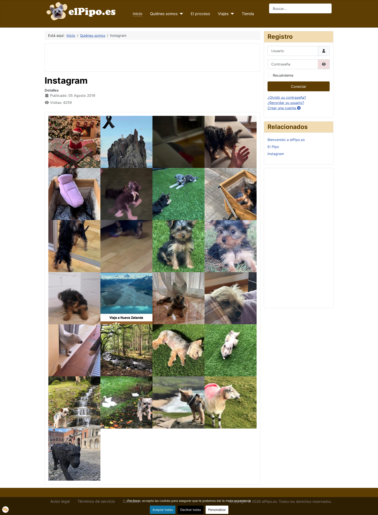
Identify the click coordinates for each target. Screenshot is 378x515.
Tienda (248, 13)
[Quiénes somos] (180, 14)
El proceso (200, 13)
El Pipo (273, 147)
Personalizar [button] (217, 509)
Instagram (276, 154)
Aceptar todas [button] (162, 509)
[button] (5, 509)
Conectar (298, 86)
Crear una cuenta (282, 108)
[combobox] (300, 8)
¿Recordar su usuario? (286, 103)
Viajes (223, 13)
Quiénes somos (164, 13)
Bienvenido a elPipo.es (286, 140)
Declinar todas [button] (190, 509)
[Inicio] (82, 11)
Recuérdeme (283, 75)
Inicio (137, 13)
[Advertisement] (128, 57)
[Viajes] (231, 14)
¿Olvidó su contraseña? (287, 97)
